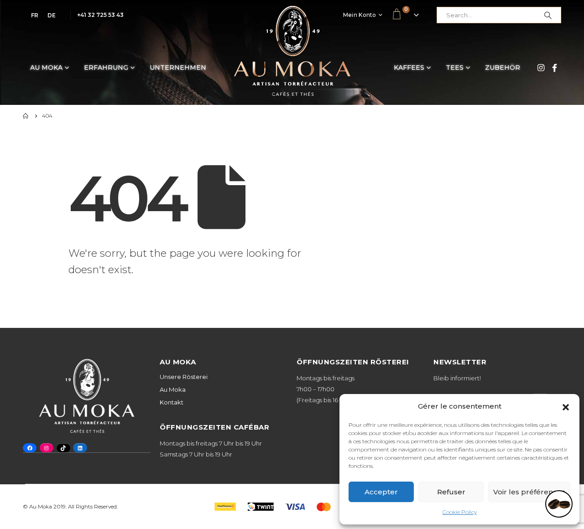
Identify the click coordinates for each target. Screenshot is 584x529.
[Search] (548, 15)
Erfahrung (106, 67)
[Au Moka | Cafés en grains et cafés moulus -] (292, 51)
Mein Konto (359, 14)
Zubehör (502, 67)
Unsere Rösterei (184, 376)
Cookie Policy (460, 511)
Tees (455, 67)
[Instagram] (540, 67)
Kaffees (409, 67)
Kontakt (171, 402)
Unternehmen (178, 67)
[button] (565, 406)
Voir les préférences (529, 492)
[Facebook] (554, 67)
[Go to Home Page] (26, 115)
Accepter (381, 492)
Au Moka (46, 67)
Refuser (451, 492)
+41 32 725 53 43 (100, 14)
